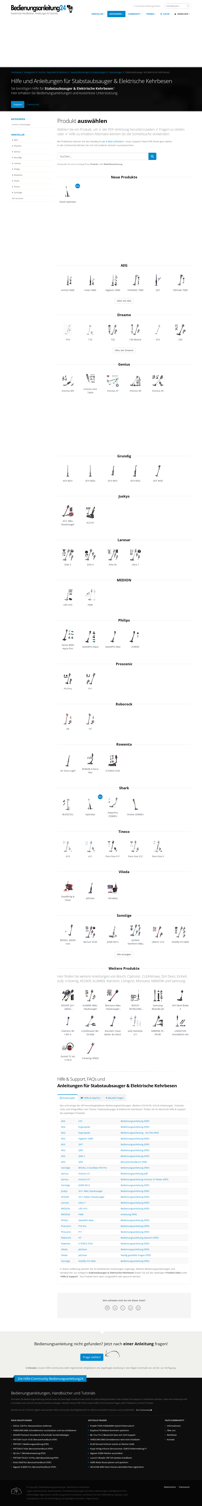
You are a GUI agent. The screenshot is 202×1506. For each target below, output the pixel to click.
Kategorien (115, 14)
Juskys (124, 496)
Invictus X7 (84, 1173)
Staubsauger (115, 72)
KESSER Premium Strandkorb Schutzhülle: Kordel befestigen (41, 1435)
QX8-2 (81, 1156)
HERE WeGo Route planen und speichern (109, 1462)
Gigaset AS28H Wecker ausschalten (106, 1453)
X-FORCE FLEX (85, 1243)
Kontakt (171, 1439)
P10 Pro (82, 1226)
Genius (17, 151)
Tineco (17, 186)
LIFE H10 (82, 1208)
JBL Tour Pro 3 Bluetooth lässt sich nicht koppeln (112, 1435)
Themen (150, 14)
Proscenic (124, 664)
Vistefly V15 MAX (87, 1261)
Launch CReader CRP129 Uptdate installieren (111, 1458)
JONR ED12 (84, 1185)
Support (17, 104)
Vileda (124, 871)
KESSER (65, 1196)
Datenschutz (170, 1487)
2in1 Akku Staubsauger (90, 1191)
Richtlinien (172, 1435)
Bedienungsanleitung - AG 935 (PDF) (140, 1132)
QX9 (80, 1161)
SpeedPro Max (86, 1220)
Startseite (16, 72)
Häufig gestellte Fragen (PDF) (136, 1255)
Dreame (17, 146)
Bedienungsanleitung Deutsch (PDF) (140, 1237)
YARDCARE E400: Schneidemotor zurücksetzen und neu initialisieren (44, 1430)
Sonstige (18, 192)
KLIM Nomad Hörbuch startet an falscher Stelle (112, 1444)
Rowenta (18, 175)
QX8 (80, 1150)
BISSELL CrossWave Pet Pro (92, 1167)
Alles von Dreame (124, 350)
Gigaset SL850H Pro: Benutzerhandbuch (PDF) (34, 1467)
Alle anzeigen (124, 954)
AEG (16, 140)
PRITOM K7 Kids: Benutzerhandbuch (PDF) (33, 1448)
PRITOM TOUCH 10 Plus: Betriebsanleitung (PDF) (35, 1458)
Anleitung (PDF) (129, 1214)
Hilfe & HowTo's (91, 1097)
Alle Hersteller (17, 198)
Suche (166, 14)
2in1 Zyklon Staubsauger (91, 1196)
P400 (80, 1214)
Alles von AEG (124, 300)
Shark (16, 181)
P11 (80, 1231)
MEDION (124, 580)
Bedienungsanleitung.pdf (134, 1173)
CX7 (80, 1121)
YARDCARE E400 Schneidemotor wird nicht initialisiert (115, 1439)
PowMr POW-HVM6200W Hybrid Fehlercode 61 (112, 1426)
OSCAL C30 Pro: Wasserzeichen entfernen (32, 1426)
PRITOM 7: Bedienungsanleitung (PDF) (31, 1444)
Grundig (17, 157)
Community (134, 14)
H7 (79, 1237)
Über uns (171, 1430)
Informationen (174, 1426)
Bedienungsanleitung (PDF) (135, 1121)
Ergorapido (84, 1126)
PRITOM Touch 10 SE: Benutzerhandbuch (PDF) (35, 1439)
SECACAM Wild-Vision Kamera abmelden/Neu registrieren (117, 1467)
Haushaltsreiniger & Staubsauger (88, 72)
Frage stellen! (92, 1357)
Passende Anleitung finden (147, 6)
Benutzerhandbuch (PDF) (134, 1161)
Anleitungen (68, 1097)
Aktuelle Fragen (115, 1097)
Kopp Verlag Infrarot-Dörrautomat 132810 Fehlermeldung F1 (118, 1448)
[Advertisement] (101, 43)
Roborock (124, 704)
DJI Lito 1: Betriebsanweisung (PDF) (29, 1453)
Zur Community (143, 1410)
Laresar (17, 163)
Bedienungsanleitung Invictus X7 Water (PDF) (144, 1179)
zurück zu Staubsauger (21, 124)
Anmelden (183, 14)
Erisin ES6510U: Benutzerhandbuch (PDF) (32, 1462)
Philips (17, 169)
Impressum (184, 1487)
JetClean (82, 1249)
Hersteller (98, 14)
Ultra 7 (82, 1202)
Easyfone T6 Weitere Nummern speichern (109, 1430)
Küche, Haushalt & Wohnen (53, 72)
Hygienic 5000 (85, 1138)
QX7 (80, 1144)
